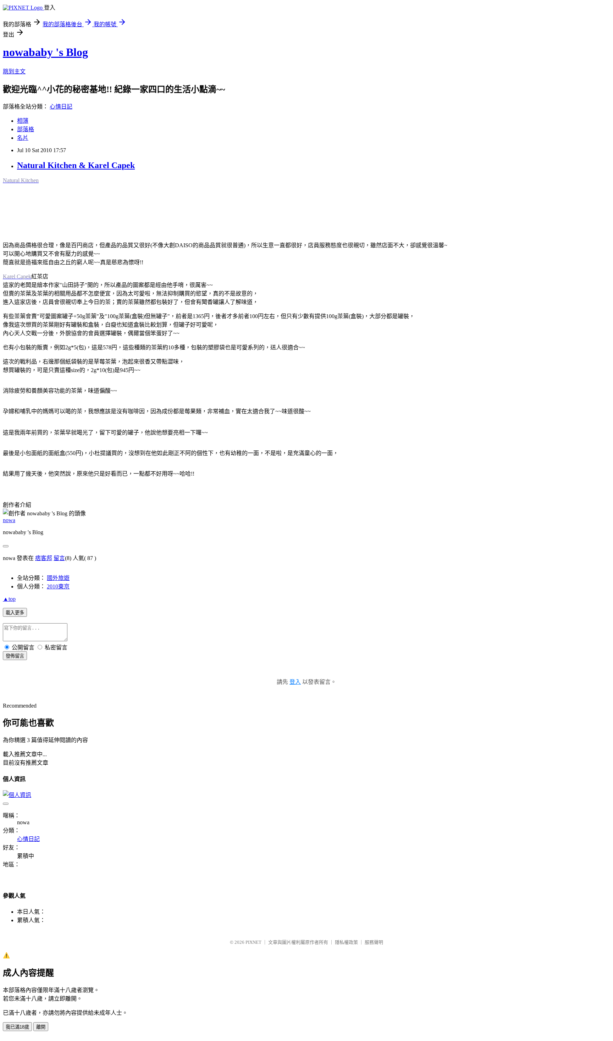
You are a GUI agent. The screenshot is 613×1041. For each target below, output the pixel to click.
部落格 (25, 129)
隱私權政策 (346, 942)
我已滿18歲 (17, 1027)
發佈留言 (15, 656)
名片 (22, 138)
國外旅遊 (58, 578)
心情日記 (61, 107)
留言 (59, 558)
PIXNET (253, 942)
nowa (9, 520)
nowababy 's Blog (45, 52)
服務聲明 (374, 942)
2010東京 (58, 586)
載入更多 (15, 612)
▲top (9, 599)
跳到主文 (14, 71)
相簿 (22, 121)
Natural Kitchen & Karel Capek (76, 165)
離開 (40, 1027)
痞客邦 (43, 558)
